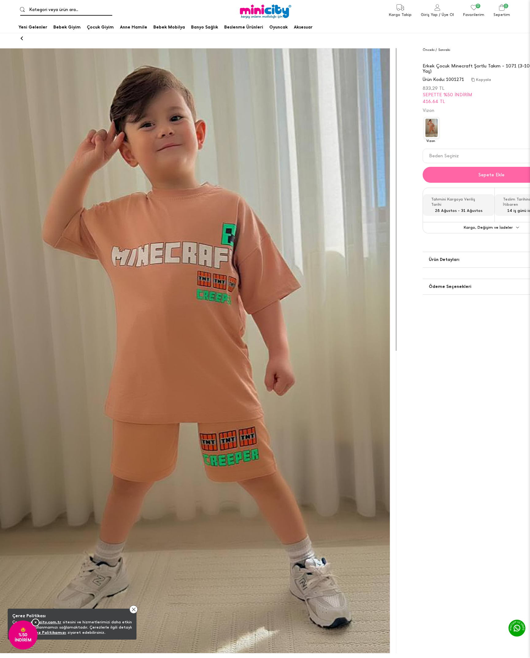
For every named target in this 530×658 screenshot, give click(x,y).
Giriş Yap (429, 14)
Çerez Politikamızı (47, 632)
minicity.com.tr (46, 622)
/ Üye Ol (446, 14)
